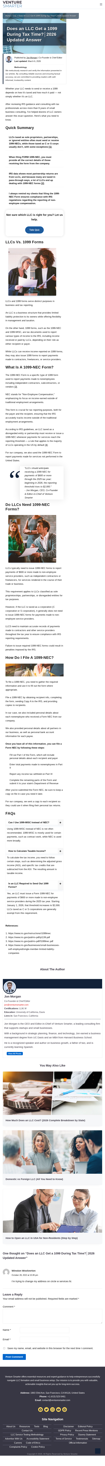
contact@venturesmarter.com (56, 1400)
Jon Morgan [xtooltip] (31, 57)
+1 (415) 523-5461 (56, 1396)
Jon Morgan (12, 996)
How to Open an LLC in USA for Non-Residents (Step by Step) (42, 1238)
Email (7, 1339)
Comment (9, 1306)
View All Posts (14, 1053)
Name (7, 1330)
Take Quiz (34, 230)
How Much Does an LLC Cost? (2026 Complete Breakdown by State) (45, 1120)
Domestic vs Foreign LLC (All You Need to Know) (34, 1179)
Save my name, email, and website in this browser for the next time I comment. (50, 1348)
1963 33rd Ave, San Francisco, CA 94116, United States (57, 1393)
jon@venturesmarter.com (16, 1005)
